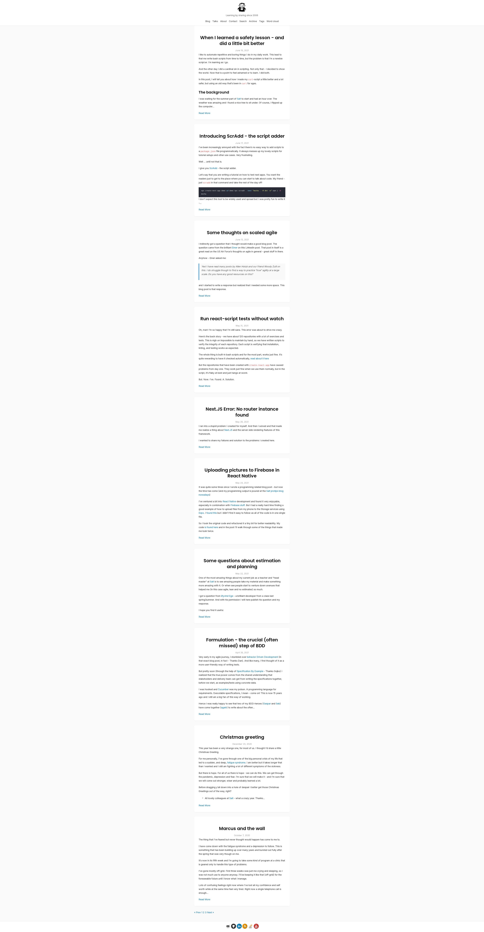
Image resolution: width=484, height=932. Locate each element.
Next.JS (228, 430)
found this (211, 513)
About (223, 21)
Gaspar (267, 703)
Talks (215, 21)
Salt (239, 98)
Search (243, 21)
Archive (253, 21)
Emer (234, 247)
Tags (261, 21)
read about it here (259, 358)
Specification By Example (250, 671)
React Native (229, 501)
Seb (278, 703)
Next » (210, 912)
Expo (201, 513)
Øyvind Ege (227, 596)
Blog (207, 21)
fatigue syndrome (236, 762)
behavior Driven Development (262, 657)
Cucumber (223, 689)
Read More (204, 113)
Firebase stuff (238, 505)
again (224, 707)
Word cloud (273, 21)
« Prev (197, 912)
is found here (211, 527)
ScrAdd (213, 168)
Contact (233, 21)
